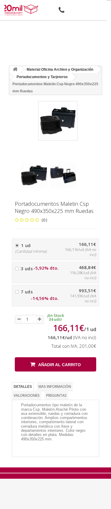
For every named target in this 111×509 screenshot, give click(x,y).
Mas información (54, 386)
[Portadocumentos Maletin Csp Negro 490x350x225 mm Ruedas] (34, 175)
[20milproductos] (20, 9)
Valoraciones (27, 395)
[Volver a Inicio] (15, 69)
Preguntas (56, 395)
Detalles (23, 387)
